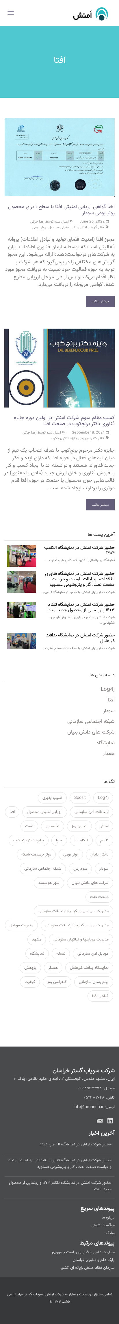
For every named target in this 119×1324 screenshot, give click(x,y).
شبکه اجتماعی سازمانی (91, 721)
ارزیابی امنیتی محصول (64, 227)
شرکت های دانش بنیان (91, 732)
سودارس (80, 868)
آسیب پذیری (52, 798)
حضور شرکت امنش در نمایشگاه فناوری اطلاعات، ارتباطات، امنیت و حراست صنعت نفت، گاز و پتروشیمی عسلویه (80, 579)
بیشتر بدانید (100, 301)
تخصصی (53, 826)
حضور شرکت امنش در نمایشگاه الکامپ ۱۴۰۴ (79, 550)
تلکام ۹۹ (81, 840)
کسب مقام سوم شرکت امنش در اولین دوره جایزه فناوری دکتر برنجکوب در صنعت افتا (64, 421)
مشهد (36, 939)
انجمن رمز (79, 826)
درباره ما (108, 1217)
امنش (104, 826)
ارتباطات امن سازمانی (92, 812)
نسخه (60, 953)
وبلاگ (110, 1233)
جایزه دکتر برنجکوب (64, 438)
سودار (109, 711)
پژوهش (30, 967)
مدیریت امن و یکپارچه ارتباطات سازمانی (77, 925)
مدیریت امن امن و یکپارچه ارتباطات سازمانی (73, 911)
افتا (102, 227)
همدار (109, 753)
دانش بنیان (99, 854)
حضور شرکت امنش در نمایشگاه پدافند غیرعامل (80, 638)
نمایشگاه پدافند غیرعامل (89, 967)
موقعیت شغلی (103, 1225)
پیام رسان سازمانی (94, 982)
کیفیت (30, 982)
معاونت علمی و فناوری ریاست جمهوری (83, 1252)
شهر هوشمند (49, 882)
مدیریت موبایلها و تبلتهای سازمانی (81, 939)
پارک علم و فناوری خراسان (94, 1260)
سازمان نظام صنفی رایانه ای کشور (88, 1267)
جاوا (59, 840)
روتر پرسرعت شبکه (36, 854)
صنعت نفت (99, 897)
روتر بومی (39, 227)
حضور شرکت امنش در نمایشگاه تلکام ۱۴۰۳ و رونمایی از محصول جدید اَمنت (81, 607)
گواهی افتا (89, 227)
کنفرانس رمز (88, 438)
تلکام (104, 840)
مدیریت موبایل (21, 925)
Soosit (80, 798)
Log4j (108, 689)
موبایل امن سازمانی (93, 953)
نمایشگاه (105, 743)
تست (29, 826)
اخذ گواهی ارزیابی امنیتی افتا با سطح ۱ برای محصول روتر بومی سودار (61, 210)
